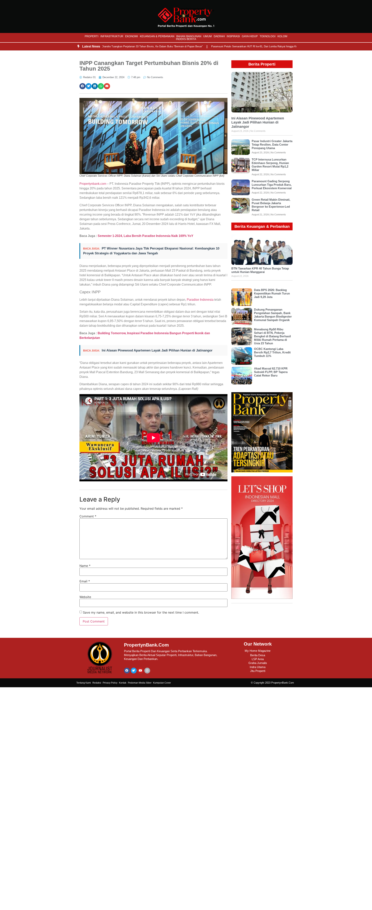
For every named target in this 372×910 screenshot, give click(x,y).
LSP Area (258, 659)
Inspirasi (233, 36)
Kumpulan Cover (162, 682)
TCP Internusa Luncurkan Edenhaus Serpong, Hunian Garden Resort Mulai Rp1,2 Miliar (270, 165)
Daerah (219, 36)
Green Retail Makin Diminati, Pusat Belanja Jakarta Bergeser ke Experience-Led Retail (271, 205)
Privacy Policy (110, 682)
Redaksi (96, 682)
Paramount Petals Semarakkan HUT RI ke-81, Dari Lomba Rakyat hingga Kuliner (234, 46)
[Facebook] (127, 670)
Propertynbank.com (92, 183)
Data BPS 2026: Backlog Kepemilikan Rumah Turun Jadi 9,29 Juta (272, 293)
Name (84, 565)
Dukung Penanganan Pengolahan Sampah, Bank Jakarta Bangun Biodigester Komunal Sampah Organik (273, 315)
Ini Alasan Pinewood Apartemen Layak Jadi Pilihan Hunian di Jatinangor (157, 350)
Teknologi (268, 36)
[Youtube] (140, 670)
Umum (207, 36)
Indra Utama (257, 667)
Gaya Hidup (250, 36)
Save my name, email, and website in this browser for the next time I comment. (141, 612)
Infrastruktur (111, 36)
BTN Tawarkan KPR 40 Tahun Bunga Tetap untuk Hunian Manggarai (260, 270)
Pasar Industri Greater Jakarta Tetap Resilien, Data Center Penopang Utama (272, 144)
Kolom (282, 36)
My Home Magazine (257, 650)
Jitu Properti (257, 671)
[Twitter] (134, 670)
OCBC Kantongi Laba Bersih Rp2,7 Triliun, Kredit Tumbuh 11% (272, 352)
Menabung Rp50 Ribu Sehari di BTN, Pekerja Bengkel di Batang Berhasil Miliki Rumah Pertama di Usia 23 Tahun (272, 336)
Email (84, 581)
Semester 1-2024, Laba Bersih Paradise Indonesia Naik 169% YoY (145, 235)
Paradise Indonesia (200, 299)
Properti (91, 36)
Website (85, 596)
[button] (82, 86)
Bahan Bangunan (188, 36)
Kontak (122, 682)
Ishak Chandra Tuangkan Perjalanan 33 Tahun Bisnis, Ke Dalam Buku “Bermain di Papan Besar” (126, 46)
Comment (87, 516)
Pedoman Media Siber (140, 682)
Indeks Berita (186, 39)
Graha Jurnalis (257, 663)
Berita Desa (257, 655)
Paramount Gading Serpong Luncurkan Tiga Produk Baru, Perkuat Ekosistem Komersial (272, 185)
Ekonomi (131, 36)
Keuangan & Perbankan (157, 36)
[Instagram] (147, 670)
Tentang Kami (83, 682)
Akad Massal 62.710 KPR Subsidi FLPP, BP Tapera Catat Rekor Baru (271, 372)
